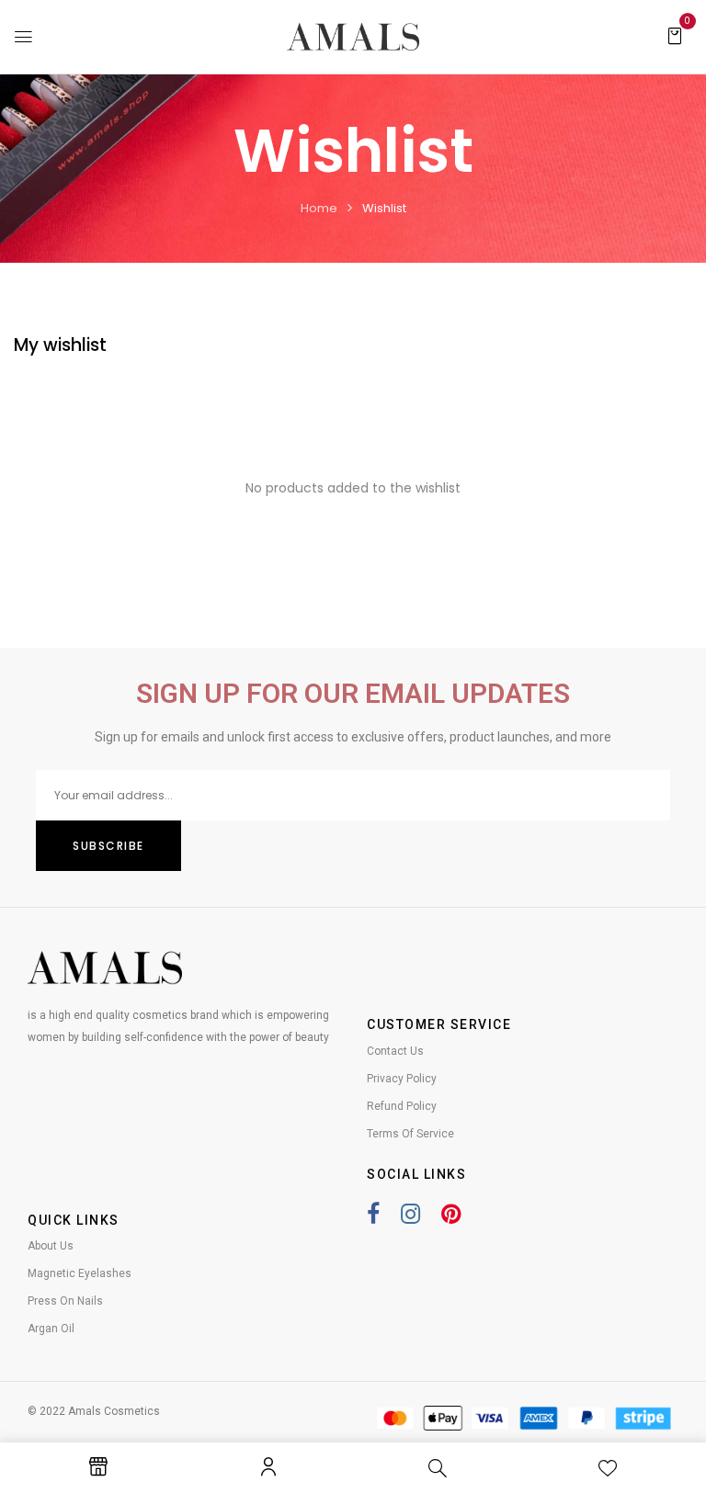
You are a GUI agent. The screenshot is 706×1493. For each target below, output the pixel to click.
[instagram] (401, 1218)
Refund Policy (402, 1106)
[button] (674, 35)
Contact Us (395, 1051)
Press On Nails (65, 1301)
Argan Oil (51, 1328)
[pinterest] (442, 1218)
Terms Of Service (410, 1133)
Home (319, 208)
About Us (51, 1245)
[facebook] (373, 1218)
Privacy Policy (402, 1078)
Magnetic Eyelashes (79, 1273)
